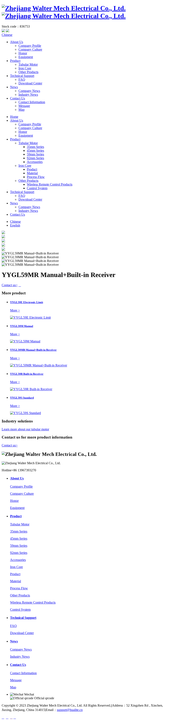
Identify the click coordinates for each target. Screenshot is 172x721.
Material (32, 173)
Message (24, 106)
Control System (37, 188)
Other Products (28, 72)
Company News (29, 91)
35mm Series (35, 147)
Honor (22, 53)
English (15, 225)
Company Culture (30, 49)
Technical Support (22, 76)
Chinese (7, 35)
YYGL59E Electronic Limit (26, 302)
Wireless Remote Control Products (49, 184)
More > (15, 310)
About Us (16, 42)
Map (21, 109)
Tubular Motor (28, 64)
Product (15, 60)
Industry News (28, 94)
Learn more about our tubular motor (25, 429)
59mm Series (35, 154)
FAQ (21, 79)
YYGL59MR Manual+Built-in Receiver (33, 349)
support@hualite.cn (70, 710)
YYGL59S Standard (22, 397)
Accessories (35, 162)
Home (14, 116)
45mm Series (35, 150)
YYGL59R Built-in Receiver (26, 373)
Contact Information (31, 102)
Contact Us (17, 98)
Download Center (30, 83)
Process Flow (36, 177)
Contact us (10, 285)
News (14, 87)
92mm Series (35, 158)
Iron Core (24, 68)
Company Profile (29, 45)
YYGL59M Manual (21, 326)
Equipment (25, 57)
